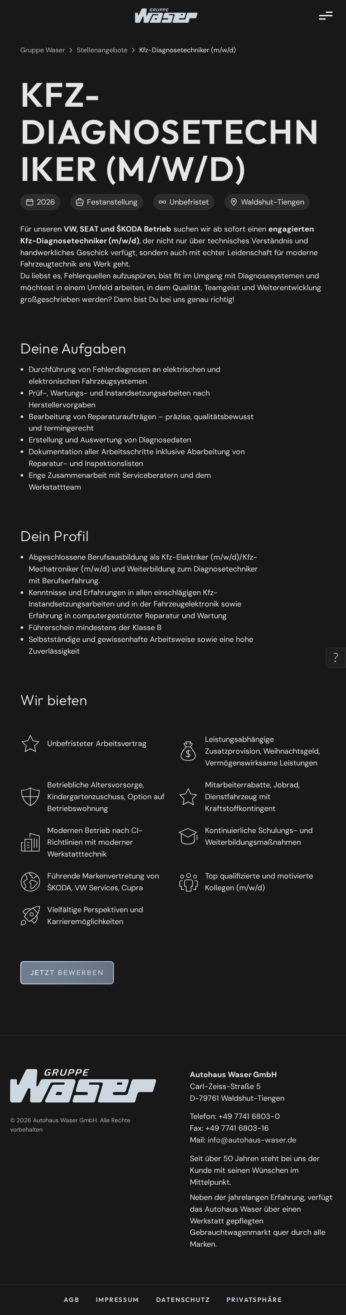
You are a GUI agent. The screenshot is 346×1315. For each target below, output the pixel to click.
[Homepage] (166, 15)
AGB (71, 1300)
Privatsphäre (254, 1300)
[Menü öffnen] (325, 15)
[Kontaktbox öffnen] (336, 657)
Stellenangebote (102, 50)
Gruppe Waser (42, 50)
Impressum (117, 1300)
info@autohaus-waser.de (252, 1140)
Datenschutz (183, 1300)
